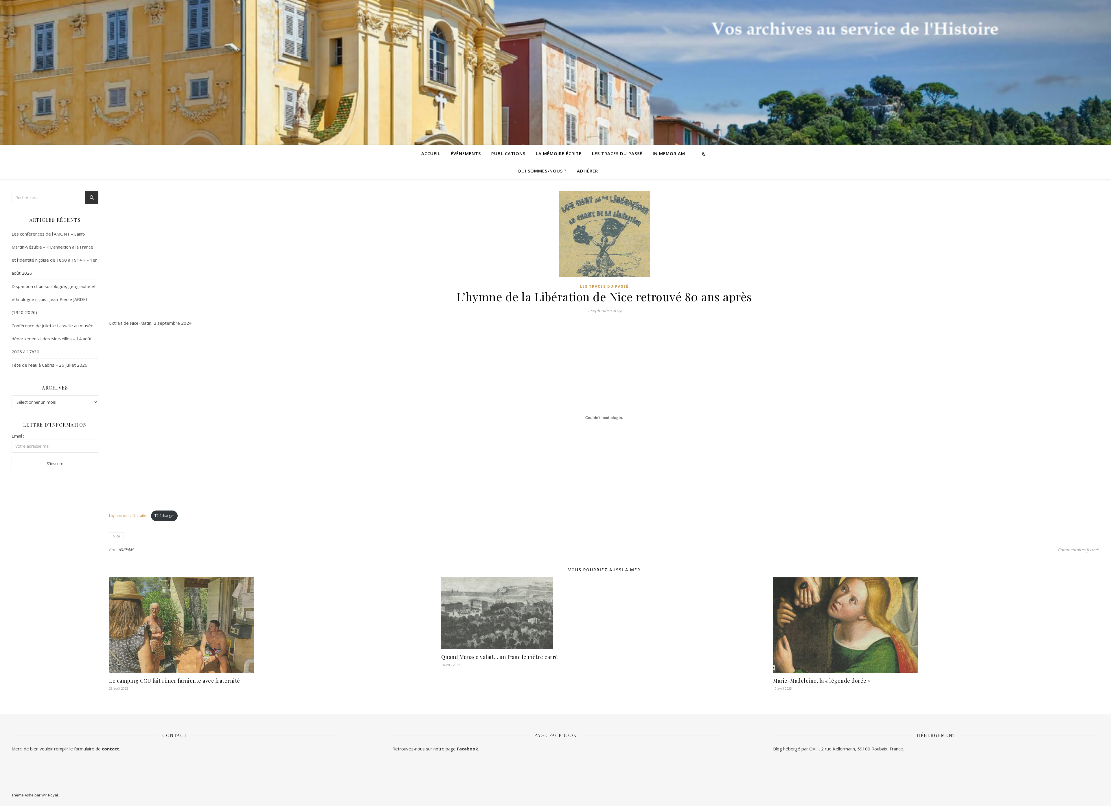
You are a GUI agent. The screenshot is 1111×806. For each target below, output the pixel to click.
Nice (116, 536)
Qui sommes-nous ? (542, 171)
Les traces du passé (617, 153)
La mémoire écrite (559, 153)
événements (466, 153)
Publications (508, 153)
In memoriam (669, 153)
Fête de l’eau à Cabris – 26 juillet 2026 (49, 365)
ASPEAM (126, 549)
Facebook (467, 749)
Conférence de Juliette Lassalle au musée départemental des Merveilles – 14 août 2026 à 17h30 (52, 339)
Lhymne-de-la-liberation (128, 515)
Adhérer (587, 171)
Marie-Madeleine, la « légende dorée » (822, 680)
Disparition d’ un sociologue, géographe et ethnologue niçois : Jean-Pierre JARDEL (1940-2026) (54, 299)
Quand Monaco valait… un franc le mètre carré (499, 656)
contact (110, 749)
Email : (18, 436)
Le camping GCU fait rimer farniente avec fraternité (174, 680)
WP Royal (49, 795)
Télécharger (164, 515)
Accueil (430, 153)
